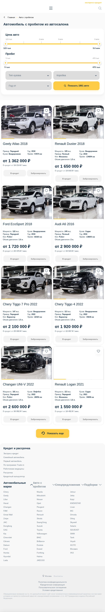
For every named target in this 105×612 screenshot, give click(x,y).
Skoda (39, 518)
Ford (5, 549)
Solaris (73, 526)
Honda (6, 553)
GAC (5, 530)
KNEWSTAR (75, 503)
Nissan (40, 499)
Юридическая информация (52, 585)
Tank (72, 537)
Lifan (5, 499)
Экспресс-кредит (93, 2)
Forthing (40, 553)
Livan (72, 507)
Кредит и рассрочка (16, 448)
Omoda (73, 515)
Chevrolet (7, 537)
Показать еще (55, 433)
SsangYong (42, 522)
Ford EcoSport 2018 (17, 224)
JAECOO (41, 560)
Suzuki (40, 526)
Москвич (74, 549)
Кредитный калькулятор (14, 476)
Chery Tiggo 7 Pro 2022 (20, 304)
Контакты (58, 576)
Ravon (39, 511)
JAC (5, 522)
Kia (4, 534)
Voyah (72, 541)
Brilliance (41, 541)
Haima (39, 556)
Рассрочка (8, 472)
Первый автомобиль (12, 461)
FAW (5, 511)
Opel (39, 503)
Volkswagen (42, 534)
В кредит (14, 173)
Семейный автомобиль (13, 457)
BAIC (39, 537)
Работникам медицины (13, 469)
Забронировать (38, 173)
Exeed (39, 549)
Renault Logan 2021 (69, 384)
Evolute (40, 545)
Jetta (72, 495)
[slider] (5, 44)
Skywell (73, 522)
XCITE (73, 545)
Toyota (40, 530)
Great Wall (7, 515)
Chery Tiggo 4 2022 (69, 304)
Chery (6, 492)
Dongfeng (7, 526)
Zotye (5, 518)
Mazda (40, 492)
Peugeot (40, 507)
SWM (72, 534)
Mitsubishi (41, 495)
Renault (40, 515)
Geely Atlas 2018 (15, 144)
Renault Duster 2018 (69, 144)
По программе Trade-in (13, 465)
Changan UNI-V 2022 (18, 384)
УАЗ (72, 553)
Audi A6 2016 (64, 224)
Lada (5, 560)
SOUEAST (74, 530)
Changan (7, 507)
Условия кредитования (52, 590)
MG (71, 511)
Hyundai (7, 556)
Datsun (6, 545)
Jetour (73, 492)
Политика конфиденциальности (52, 582)
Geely (5, 495)
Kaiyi (72, 499)
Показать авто (78, 86)
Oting (72, 518)
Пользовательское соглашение (52, 587)
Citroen (6, 541)
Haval (5, 503)
